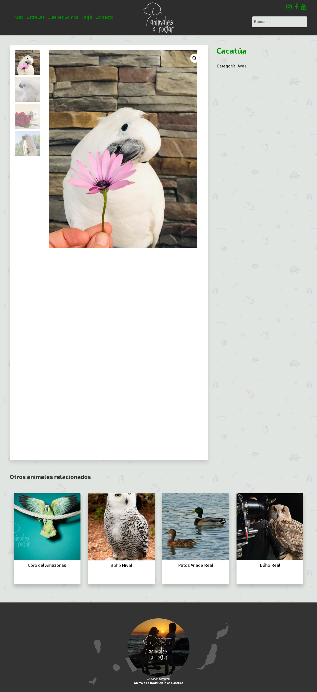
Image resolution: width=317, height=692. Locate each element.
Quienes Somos (63, 17)
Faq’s (86, 17)
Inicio (18, 17)
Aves (242, 66)
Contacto (104, 17)
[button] (194, 58)
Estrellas (36, 17)
